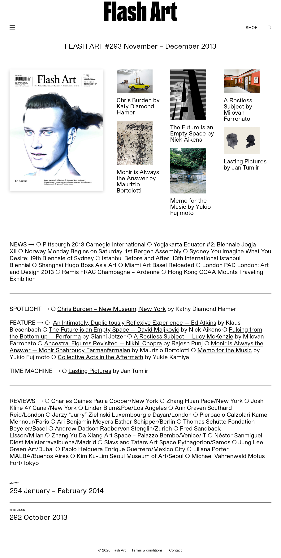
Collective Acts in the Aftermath (100, 356)
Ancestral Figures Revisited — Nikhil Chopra (103, 343)
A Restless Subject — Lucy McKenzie (183, 336)
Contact (175, 550)
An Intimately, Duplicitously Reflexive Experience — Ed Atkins (134, 322)
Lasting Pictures (89, 370)
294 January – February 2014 (57, 490)
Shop (251, 27)
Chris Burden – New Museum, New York (111, 308)
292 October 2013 (38, 517)
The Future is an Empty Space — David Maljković (114, 329)
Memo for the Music (224, 350)
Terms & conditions (147, 550)
